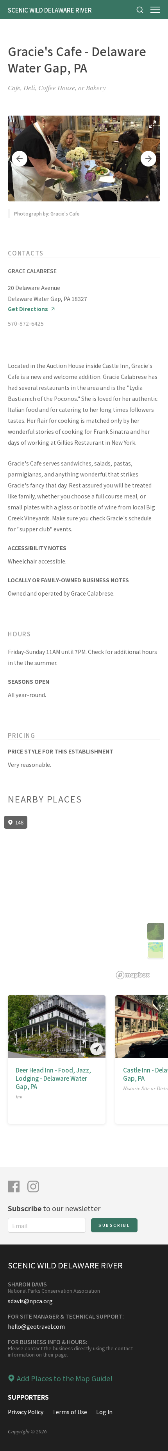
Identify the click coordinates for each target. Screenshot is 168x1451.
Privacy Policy (25, 1412)
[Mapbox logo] (133, 975)
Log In (104, 1412)
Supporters (28, 1397)
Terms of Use (69, 1412)
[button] (19, 159)
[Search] (139, 9)
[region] (84, 898)
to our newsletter (54, 1208)
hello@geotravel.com (36, 1326)
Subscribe (114, 1225)
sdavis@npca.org (30, 1301)
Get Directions (28, 309)
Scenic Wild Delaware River (50, 10)
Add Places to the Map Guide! (65, 1378)
